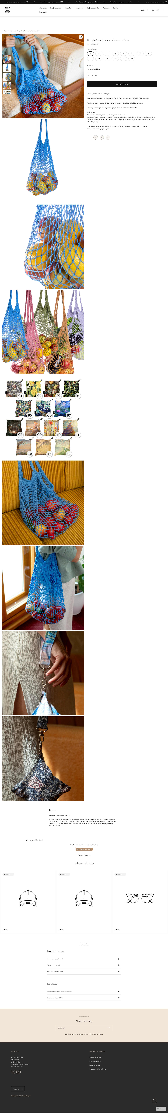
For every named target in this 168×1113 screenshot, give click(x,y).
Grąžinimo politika (95, 1061)
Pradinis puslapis (9, 31)
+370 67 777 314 (17, 1057)
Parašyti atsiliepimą (84, 849)
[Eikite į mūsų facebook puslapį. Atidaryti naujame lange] (13, 1072)
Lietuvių (143, 10)
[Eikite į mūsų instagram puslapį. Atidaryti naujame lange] (18, 1072)
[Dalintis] (95, 137)
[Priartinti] (81, 37)
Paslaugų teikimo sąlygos (97, 1069)
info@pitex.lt (15, 1060)
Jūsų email (61, 1028)
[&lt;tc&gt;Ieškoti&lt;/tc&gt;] (158, 10)
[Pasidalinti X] (108, 137)
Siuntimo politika (94, 1065)
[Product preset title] (28, 898)
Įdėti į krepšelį (122, 84)
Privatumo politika (95, 1057)
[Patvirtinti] (109, 1028)
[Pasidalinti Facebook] (102, 137)
